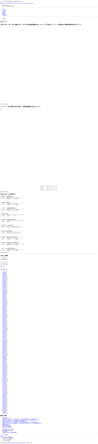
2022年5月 (4, 322)
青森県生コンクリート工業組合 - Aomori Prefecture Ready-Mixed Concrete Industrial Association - (17, 3)
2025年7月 (4, 282)
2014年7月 (4, 406)
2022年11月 (4, 315)
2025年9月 (4, 280)
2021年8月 (4, 331)
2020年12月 (4, 340)
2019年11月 (4, 354)
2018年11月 (4, 367)
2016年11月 (4, 392)
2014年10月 (4, 405)
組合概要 (4, 11)
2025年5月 (4, 284)
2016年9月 (4, 393)
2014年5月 (4, 407)
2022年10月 (4, 316)
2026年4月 (4, 275)
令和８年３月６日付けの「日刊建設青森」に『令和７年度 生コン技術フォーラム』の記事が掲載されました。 (22, 423)
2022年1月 (4, 326)
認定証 (3, 12)
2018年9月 (4, 369)
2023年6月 (4, 308)
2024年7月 (4, 295)
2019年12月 (4, 353)
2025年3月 (4, 286)
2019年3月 (4, 362)
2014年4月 (4, 408)
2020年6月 (4, 346)
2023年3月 (4, 311)
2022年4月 (4, 323)
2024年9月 (4, 293)
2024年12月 (4, 290)
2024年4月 (4, 297)
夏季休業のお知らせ (6, 417)
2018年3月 (4, 375)
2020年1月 (4, 352)
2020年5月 (4, 347)
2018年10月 (4, 368)
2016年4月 (4, 398)
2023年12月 (4, 301)
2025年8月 (4, 281)
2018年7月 (4, 371)
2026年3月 (4, 276)
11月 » (4, 267)
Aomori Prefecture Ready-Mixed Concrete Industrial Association (14, 442)
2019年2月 (4, 363)
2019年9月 (4, 356)
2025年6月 (4, 283)
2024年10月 (4, 292)
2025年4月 (4, 285)
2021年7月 (4, 332)
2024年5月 (4, 296)
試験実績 (4, 14)
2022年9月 (4, 317)
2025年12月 (4, 277)
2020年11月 (4, 341)
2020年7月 (4, 345)
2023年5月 (4, 309)
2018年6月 (4, 372)
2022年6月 (4, 321)
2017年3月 (4, 388)
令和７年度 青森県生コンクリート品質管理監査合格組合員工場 (14, 421)
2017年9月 (4, 382)
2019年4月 (4, 361)
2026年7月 (4, 271)
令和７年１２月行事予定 (6, 426)
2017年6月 (4, 385)
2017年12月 (4, 378)
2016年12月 (4, 391)
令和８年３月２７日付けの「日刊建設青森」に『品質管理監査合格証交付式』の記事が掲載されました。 (21, 422)
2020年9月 (4, 343)
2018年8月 (4, 370)
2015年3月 (4, 404)
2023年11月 (4, 302)
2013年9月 (4, 412)
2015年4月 (4, 403)
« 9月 (1, 267)
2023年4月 (4, 310)
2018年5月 (4, 373)
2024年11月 (4, 291)
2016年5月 (4, 397)
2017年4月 (4, 387)
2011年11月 (4, 413)
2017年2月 (4, 389)
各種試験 (4, 13)
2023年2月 (4, 312)
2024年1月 (4, 300)
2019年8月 (4, 357)
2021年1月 (4, 339)
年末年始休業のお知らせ (6, 425)
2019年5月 (4, 360)
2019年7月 (4, 358)
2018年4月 (4, 374)
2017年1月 (4, 390)
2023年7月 (4, 307)
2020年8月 (4, 344)
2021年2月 (4, 338)
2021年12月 (4, 327)
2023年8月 (4, 306)
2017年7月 (4, 384)
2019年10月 (4, 355)
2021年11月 (4, 328)
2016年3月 (4, 399)
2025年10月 (4, 279)
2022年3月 (4, 324)
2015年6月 (4, 401)
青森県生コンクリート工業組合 (6, 436)
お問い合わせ (4, 15)
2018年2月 (4, 376)
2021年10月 (4, 329)
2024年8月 (4, 294)
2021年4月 (4, 336)
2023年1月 (4, 313)
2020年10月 (4, 342)
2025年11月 (4, 278)
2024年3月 (4, 298)
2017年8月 (4, 383)
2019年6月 (4, 359)
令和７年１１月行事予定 (6, 427)
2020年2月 (4, 351)
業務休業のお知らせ (6, 424)
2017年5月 (4, 386)
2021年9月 (4, 330)
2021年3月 (4, 337)
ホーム (3, 18)
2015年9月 (4, 400)
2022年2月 (4, 325)
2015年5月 (4, 402)
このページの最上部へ (4, 434)
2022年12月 (4, 314)
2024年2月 (4, 299)
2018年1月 (4, 377)
